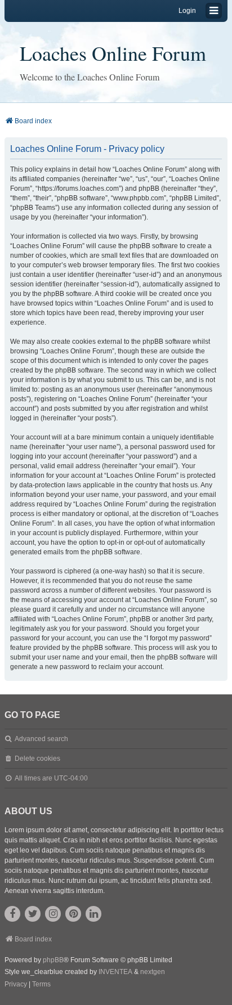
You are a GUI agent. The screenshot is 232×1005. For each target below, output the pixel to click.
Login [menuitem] (187, 11)
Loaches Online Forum (113, 52)
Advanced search (41, 739)
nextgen (152, 972)
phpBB (53, 960)
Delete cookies (37, 758)
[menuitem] (16, 985)
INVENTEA (115, 972)
